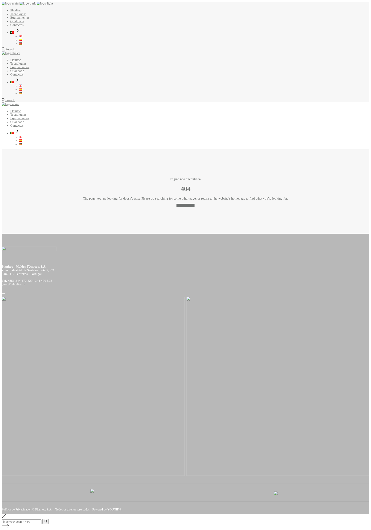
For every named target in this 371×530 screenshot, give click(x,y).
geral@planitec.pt (13, 284)
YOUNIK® (114, 509)
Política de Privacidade (16, 509)
